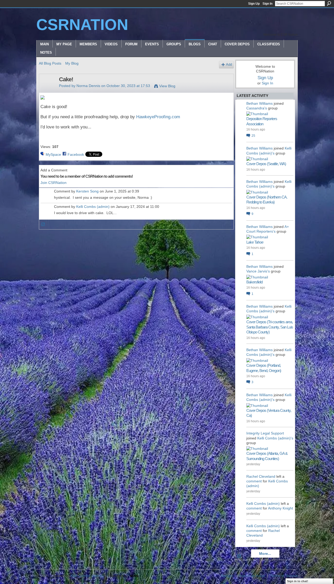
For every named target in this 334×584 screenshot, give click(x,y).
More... (265, 553)
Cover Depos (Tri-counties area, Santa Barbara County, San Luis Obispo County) (269, 327)
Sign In (267, 3)
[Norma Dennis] (47, 90)
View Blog (167, 86)
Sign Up (254, 3)
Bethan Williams (259, 103)
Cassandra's (256, 108)
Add (229, 64)
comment (254, 481)
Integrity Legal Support (265, 433)
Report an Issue (251, 576)
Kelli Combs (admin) (93, 206)
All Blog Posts (50, 63)
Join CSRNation (53, 183)
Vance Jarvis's (258, 271)
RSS (43, 224)
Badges (227, 576)
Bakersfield (254, 282)
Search (329, 3)
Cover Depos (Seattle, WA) (266, 163)
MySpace (53, 154)
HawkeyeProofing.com (158, 116)
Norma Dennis (88, 86)
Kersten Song (87, 191)
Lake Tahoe (254, 242)
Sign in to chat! (297, 581)
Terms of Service (284, 576)
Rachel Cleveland (260, 476)
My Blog (72, 63)
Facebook (76, 154)
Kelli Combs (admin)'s (275, 438)
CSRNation (82, 24)
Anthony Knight (280, 508)
